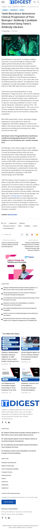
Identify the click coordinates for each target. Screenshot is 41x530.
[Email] (37, 235)
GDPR (18, 527)
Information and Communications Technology (16, 346)
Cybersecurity (27, 375)
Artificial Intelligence (9, 377)
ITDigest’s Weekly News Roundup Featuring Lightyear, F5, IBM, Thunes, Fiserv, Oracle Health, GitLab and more (10, 356)
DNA (20, 226)
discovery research (9, 226)
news (35, 226)
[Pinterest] (32, 235)
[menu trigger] (3, 2)
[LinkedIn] (9, 422)
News (21, 10)
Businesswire (12, 215)
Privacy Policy (12, 527)
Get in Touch (8, 502)
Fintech (6, 340)
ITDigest (27, 226)
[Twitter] (27, 235)
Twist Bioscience (15, 196)
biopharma (13, 223)
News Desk (6, 31)
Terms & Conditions (26, 527)
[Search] (38, 2)
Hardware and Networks (10, 342)
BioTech (5, 10)
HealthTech (14, 10)
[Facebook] (22, 235)
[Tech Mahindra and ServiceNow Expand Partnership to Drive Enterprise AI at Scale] (10, 374)
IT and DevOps (27, 346)
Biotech (22, 223)
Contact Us (19, 512)
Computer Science (9, 338)
